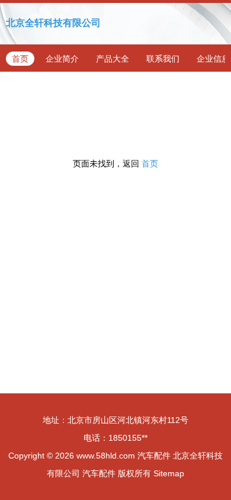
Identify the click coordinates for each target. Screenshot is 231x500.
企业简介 (62, 58)
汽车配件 (154, 455)
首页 (20, 58)
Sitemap (168, 473)
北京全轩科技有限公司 (53, 23)
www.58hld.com (105, 455)
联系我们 (162, 58)
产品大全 (112, 58)
